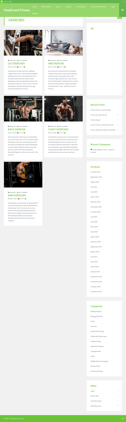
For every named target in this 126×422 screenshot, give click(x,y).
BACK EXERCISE (16, 129)
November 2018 (96, 281)
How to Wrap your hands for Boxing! (103, 130)
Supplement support (97, 346)
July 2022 (94, 187)
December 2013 (96, 291)
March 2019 (95, 267)
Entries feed (95, 396)
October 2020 (95, 212)
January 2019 (95, 272)
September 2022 (96, 177)
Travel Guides (81, 6)
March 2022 (95, 197)
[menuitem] (1, 1)
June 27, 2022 (13, 198)
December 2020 (96, 207)
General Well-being (97, 331)
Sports (58, 6)
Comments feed (96, 401)
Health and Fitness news (99, 336)
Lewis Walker (97, 150)
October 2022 (95, 172)
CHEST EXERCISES (58, 129)
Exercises (12, 60)
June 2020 (94, 222)
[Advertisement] (104, 61)
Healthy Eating (96, 341)
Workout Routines (97, 371)
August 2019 (95, 252)
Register (35, 13)
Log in (93, 391)
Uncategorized (96, 351)
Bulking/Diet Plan (97, 316)
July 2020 (94, 217)
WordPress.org (96, 406)
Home (34, 6)
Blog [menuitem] (10, 1)
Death (93, 321)
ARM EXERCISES (17, 195)
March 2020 (95, 237)
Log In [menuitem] (6, 1)
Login (113, 6)
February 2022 (96, 202)
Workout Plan (95, 366)
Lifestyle (68, 6)
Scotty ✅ (21, 67)
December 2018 (96, 276)
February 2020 (96, 242)
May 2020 (94, 227)
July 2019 (94, 257)
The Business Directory (98, 6)
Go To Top (122, 418)
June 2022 (94, 192)
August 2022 (95, 182)
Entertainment (46, 6)
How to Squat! (95, 120)
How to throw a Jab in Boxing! (101, 110)
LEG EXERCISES (16, 63)
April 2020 (94, 232)
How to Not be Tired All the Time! (102, 125)
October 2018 (95, 287)
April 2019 (94, 262)
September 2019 (96, 247)
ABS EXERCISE (56, 63)
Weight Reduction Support (99, 361)
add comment (23, 60)
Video (93, 356)
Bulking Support (96, 311)
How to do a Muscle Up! (99, 115)
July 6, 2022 (12, 67)
